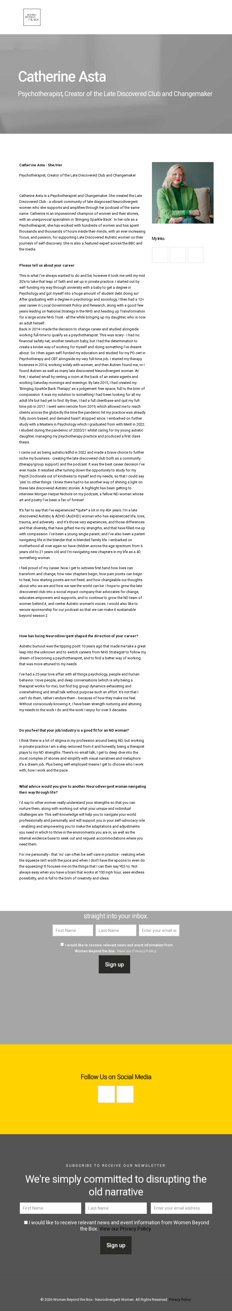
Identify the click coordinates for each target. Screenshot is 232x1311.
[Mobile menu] (150, 17)
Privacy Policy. (180, 1299)
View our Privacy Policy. (137, 951)
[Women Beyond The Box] (31, 17)
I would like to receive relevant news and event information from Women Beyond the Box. (119, 948)
